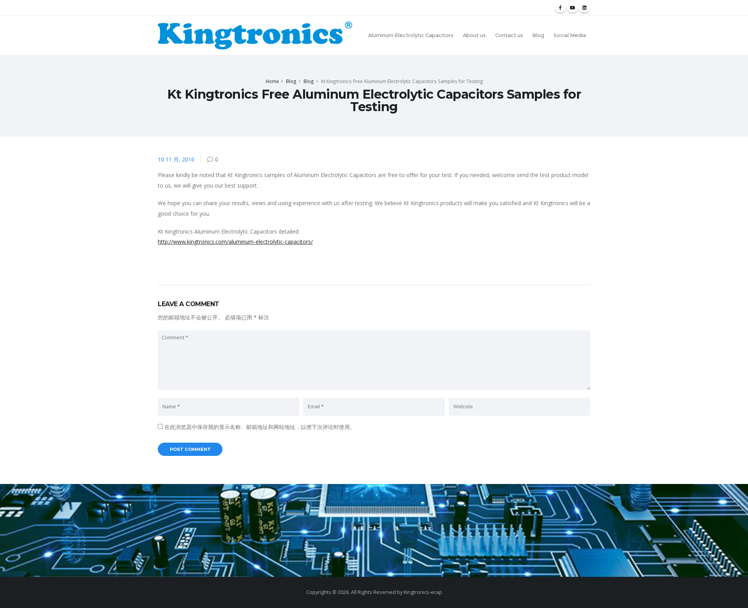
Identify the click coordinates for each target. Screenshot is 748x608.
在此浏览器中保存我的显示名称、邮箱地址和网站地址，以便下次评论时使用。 (259, 427)
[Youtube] (572, 7)
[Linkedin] (584, 7)
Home (272, 81)
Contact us (509, 35)
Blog (538, 35)
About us (474, 35)
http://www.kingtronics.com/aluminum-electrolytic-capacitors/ (235, 241)
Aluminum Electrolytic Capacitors (410, 35)
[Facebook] (560, 7)
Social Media (570, 35)
